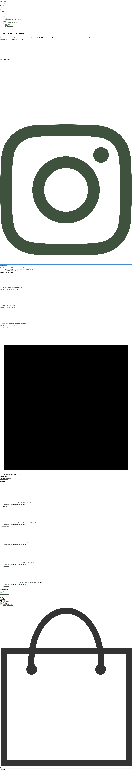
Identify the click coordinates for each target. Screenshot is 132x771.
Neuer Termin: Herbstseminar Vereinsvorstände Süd (11, 287)
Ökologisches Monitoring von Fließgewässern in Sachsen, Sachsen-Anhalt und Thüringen (17, 269)
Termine (6, 17)
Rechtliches (6, 15)
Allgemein (21, 267)
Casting (24, 267)
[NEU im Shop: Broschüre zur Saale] (7, 303)
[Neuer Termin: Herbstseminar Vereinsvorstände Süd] (6, 285)
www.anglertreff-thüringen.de (8, 605)
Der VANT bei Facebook (4, 594)
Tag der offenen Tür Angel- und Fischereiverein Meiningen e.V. (13, 323)
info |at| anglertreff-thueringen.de (8, 604)
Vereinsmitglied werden (8, 14)
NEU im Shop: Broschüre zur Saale (7, 305)
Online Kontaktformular (8, 24)
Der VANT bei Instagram (4, 595)
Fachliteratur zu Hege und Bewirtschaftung (12, 22)
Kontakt (3, 23)
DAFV (6, 20)
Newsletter (6, 18)
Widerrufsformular (8, 30)
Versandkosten (6, 506)
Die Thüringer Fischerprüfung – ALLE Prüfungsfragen (13, 19)
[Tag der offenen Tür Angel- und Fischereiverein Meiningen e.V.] (7, 321)
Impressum (2, 591)
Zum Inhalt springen (3, 0)
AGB (5, 29)
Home (3, 11)
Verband (3, 12)
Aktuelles (4, 16)
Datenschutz (2, 592)
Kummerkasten (7, 25)
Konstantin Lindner (3, 267)
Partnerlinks (6, 27)
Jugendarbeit (28, 267)
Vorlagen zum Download (9, 26)
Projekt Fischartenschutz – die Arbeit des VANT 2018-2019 (12, 270)
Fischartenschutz (5, 21)
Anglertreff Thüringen (5, 3)
